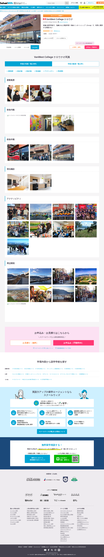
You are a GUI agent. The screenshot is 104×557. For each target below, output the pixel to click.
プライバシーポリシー (65, 529)
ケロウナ (65, 22)
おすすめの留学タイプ (49, 512)
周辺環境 (60, 71)
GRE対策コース (69, 368)
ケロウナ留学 (40, 11)
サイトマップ (63, 540)
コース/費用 (17, 47)
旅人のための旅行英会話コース (31, 379)
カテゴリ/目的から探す (14, 7)
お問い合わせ (63, 539)
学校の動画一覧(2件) (75, 64)
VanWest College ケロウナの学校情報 (52, 11)
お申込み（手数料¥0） (92, 47)
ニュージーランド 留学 (15, 520)
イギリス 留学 (13, 518)
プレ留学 (32, 7)
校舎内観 (19, 71)
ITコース (46, 374)
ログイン (92, 2)
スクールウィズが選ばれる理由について (52, 431)
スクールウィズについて (66, 511)
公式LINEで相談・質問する (64, 459)
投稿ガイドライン (64, 531)
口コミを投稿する (61, 38)
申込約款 (62, 533)
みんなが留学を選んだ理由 (66, 514)
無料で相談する (86, 7)
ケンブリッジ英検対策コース (55, 368)
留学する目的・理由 (48, 511)
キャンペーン (60, 7)
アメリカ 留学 (13, 512)
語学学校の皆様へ (64, 520)
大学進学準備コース (47, 379)
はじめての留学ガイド (82, 527)
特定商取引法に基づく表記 (66, 527)
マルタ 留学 (13, 524)
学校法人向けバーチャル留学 (64, 546)
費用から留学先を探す (32, 512)
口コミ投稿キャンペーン (83, 524)
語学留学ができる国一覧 (25, 11)
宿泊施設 (38, 71)
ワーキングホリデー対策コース (69, 374)
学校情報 (8, 47)
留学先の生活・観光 (48, 520)
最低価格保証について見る (64, 348)
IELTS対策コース (29, 368)
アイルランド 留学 (14, 522)
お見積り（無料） (76, 47)
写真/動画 (34, 47)
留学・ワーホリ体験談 (82, 518)
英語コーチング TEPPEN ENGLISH (79, 546)
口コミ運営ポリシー (65, 537)
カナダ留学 (33, 11)
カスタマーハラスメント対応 (67, 524)
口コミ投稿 (75, 2)
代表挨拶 (25, 546)
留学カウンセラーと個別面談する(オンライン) (37, 459)
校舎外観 (29, 71)
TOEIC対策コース (18, 368)
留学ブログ (47, 508)
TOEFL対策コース (40, 368)
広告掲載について (45, 546)
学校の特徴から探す (31, 511)
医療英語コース (84, 374)
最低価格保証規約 (64, 525)
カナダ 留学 (13, 514)
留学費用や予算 (47, 514)
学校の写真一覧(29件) (28, 64)
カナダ (61, 22)
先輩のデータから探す (32, 516)
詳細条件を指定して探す (33, 518)
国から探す (3, 7)
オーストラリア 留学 (15, 516)
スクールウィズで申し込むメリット (44, 348)
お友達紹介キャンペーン (83, 522)
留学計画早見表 (64, 516)
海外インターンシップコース (33, 374)
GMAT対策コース (80, 368)
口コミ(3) (26, 47)
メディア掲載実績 (52, 490)
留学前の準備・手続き (49, 518)
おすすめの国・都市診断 (33, 520)
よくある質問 (63, 518)
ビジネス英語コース (19, 374)
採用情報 (30, 546)
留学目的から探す (31, 514)
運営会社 (20, 546)
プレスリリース (37, 546)
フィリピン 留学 (14, 511)
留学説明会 (79, 525)
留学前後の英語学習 (48, 527)
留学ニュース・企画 (48, 524)
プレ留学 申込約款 (64, 535)
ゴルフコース (17, 379)
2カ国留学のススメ (81, 529)
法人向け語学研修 (53, 546)
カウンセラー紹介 (50, 7)
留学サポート (40, 7)
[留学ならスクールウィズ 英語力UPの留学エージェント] (6, 3)
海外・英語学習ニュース (49, 525)
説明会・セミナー (70, 7)
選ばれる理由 (25, 7)
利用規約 (62, 522)
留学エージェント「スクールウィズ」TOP (9, 11)
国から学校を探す (15, 508)
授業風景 (10, 71)
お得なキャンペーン (82, 520)
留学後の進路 (47, 522)
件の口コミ (57, 31)
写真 (63, 11)
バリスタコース (55, 374)
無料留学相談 (80, 511)
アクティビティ (49, 71)
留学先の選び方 (47, 516)
